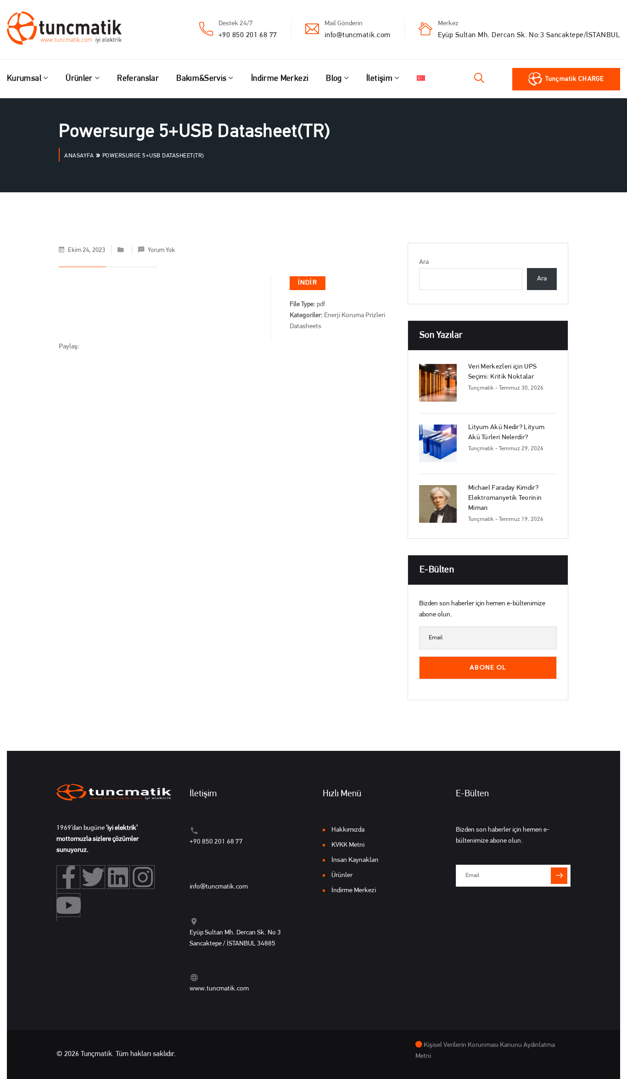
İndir (307, 283)
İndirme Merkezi (279, 79)
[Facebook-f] (68, 877)
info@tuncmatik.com (358, 35)
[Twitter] (93, 877)
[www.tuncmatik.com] (194, 977)
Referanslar (138, 79)
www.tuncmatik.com (219, 988)
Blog (333, 79)
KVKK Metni (347, 845)
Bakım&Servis (201, 79)
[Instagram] (143, 877)
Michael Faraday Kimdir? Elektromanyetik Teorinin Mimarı (505, 498)
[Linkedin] (118, 877)
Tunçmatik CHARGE (574, 79)
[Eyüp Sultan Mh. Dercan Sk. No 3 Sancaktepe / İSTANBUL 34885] (194, 921)
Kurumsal (24, 79)
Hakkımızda (347, 830)
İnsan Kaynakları (354, 860)
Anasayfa (79, 156)
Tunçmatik (481, 388)
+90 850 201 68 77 (247, 35)
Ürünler (79, 79)
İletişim (379, 79)
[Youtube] (68, 905)
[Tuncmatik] (71, 29)
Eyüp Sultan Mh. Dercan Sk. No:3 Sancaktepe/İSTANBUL (529, 35)
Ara (424, 262)
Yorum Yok (161, 250)
